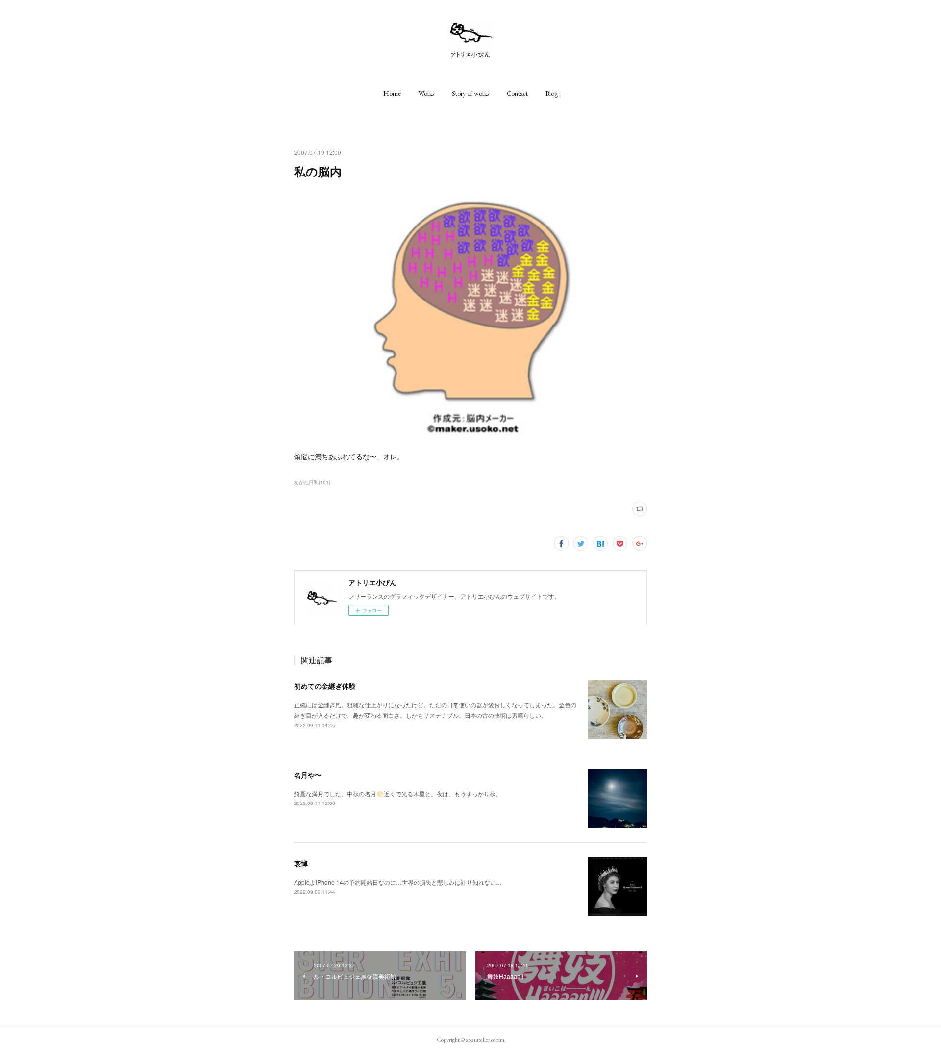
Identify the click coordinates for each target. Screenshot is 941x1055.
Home (392, 93)
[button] (392, 93)
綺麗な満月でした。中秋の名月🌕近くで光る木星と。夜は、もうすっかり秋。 (397, 793)
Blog (551, 93)
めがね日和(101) (312, 482)
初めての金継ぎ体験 (325, 686)
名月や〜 (308, 774)
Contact (517, 93)
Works (426, 93)
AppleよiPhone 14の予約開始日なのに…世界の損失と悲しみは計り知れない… (398, 882)
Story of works (470, 93)
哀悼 (301, 863)
